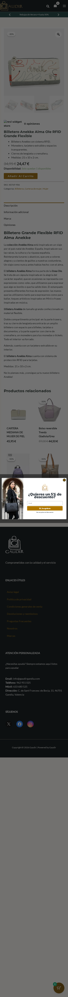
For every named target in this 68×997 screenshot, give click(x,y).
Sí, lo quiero (44, 508)
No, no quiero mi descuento (44, 512)
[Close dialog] (64, 480)
